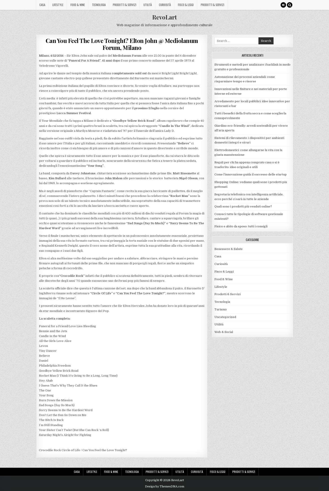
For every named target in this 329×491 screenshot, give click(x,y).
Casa (42, 4)
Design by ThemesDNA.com (164, 486)
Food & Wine (77, 4)
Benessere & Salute (228, 249)
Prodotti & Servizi (124, 4)
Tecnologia (99, 4)
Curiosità (165, 4)
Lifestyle (57, 4)
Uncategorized (225, 317)
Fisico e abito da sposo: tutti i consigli (240, 226)
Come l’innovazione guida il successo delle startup (250, 174)
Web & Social (223, 332)
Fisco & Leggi (186, 4)
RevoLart (164, 17)
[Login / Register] (283, 5)
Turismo (220, 309)
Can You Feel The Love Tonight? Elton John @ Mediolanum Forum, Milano (122, 44)
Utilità (147, 4)
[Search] (289, 5)
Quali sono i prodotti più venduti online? (243, 206)
